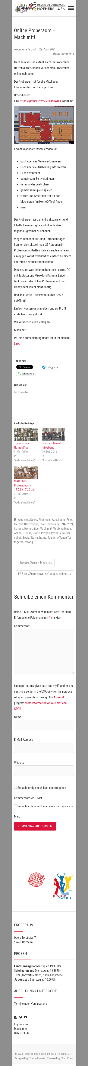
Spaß (26, 537)
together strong (23, 542)
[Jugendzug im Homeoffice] (26, 434)
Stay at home (38, 537)
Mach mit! (46, 528)
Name (17, 717)
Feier (69, 519)
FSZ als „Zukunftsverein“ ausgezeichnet (45, 574)
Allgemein (44, 519)
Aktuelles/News (27, 519)
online (18, 533)
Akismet (59, 697)
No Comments (65, 54)
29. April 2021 (47, 49)
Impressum (21, 1024)
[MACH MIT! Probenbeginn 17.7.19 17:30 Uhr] (26, 472)
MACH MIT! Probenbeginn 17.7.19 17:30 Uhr (24, 485)
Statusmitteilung (50, 524)
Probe (36, 533)
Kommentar (22, 626)
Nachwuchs (31, 524)
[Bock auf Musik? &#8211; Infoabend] (53, 434)
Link (16, 344)
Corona (18, 528)
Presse (27, 533)
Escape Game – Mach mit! (34, 562)
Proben (45, 533)
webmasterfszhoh (25, 49)
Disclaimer (20, 1028)
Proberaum (58, 533)
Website (19, 763)
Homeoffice (31, 528)
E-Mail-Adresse (23, 740)
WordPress (67, 1058)
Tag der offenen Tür (59, 537)
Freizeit (18, 524)
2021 (70, 524)
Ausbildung (59, 519)
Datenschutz (21, 1033)
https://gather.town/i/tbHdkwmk (40, 101)
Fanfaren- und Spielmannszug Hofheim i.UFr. (47, 1053)
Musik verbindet (62, 528)
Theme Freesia (37, 1058)
